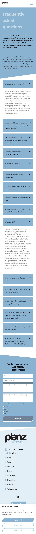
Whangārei (7, 414)
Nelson (6, 411)
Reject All (18, 530)
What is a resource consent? (14, 84)
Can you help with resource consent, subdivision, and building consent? (16, 140)
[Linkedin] (18, 497)
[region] (18, 519)
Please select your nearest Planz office (14, 404)
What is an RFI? (10, 222)
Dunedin (6, 409)
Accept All (18, 520)
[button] (31, 3)
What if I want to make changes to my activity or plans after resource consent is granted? (16, 315)
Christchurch (8, 407)
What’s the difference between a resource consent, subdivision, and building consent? (16, 126)
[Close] (34, 505)
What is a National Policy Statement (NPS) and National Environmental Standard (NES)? (15, 341)
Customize (18, 525)
